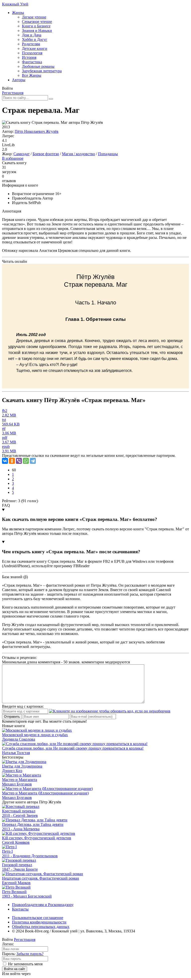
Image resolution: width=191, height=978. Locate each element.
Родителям (31, 44)
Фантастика (32, 62)
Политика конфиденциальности (39, 922)
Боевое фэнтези (46, 154)
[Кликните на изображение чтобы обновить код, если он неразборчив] (109, 711)
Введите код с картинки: (23, 706)
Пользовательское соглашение (37, 917)
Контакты (20, 909)
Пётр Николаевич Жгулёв (36, 131)
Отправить (12, 716)
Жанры (18, 12)
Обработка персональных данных (40, 926)
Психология (32, 53)
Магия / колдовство (78, 154)
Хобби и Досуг (34, 39)
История (29, 57)
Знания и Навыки (37, 30)
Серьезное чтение (37, 21)
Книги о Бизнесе (36, 26)
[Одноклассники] (12, 461)
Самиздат (21, 154)
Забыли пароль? (30, 954)
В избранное (12, 158)
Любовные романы (38, 66)
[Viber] (19, 461)
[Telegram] (33, 461)
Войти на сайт (14, 969)
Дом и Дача (31, 35)
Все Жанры (31, 75)
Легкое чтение (34, 17)
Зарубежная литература (42, 71)
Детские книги (34, 48)
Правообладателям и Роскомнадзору (43, 905)
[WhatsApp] (26, 461)
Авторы (18, 80)
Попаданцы (108, 154)
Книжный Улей (15, 4)
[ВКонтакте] (5, 461)
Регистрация (12, 93)
